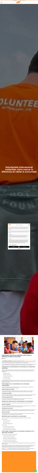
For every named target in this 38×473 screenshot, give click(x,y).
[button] (36, 471)
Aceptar (14, 246)
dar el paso (6, 448)
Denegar (24, 246)
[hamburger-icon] (1, 2)
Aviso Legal (19, 248)
